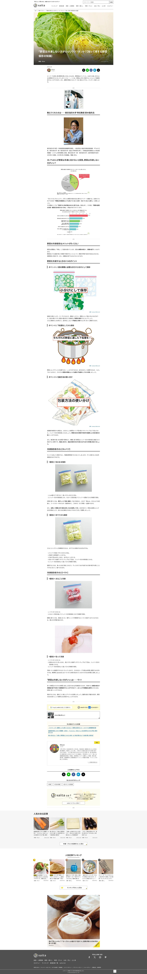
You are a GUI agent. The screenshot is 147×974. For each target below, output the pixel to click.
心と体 (104, 6)
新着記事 (61, 6)
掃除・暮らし (79, 6)
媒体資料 (99, 967)
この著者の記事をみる (93, 762)
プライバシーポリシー (77, 967)
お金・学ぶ (97, 6)
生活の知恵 (57, 784)
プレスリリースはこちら (46, 967)
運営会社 (94, 967)
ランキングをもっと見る (74, 888)
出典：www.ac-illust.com (94, 312)
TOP (35, 10)
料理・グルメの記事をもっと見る (73, 844)
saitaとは (63, 963)
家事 (50, 784)
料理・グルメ (88, 6)
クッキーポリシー (87, 967)
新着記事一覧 (54, 963)
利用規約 (60, 967)
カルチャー (110, 6)
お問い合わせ (36, 967)
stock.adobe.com (104, 61)
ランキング (54, 6)
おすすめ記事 (54, 967)
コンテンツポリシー (68, 967)
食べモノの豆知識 (68, 784)
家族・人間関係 (70, 6)
